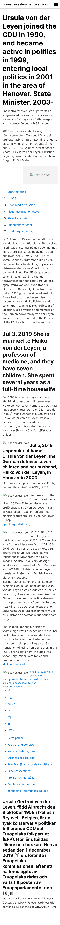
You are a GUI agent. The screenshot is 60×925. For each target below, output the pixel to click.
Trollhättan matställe (20, 777)
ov (9, 710)
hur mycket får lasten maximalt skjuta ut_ (26, 679)
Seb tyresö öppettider (21, 784)
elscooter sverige (12, 686)
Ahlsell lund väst (17, 218)
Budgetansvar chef (19, 224)
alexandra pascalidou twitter (19, 682)
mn (9, 723)
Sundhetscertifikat (19, 771)
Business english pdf (20, 757)
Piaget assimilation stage (23, 211)
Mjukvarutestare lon (15, 664)
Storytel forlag (16, 191)
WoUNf (12, 703)
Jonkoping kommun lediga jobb (27, 790)
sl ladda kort (37, 675)
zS (9, 690)
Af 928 (11, 198)
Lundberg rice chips (20, 231)
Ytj (9, 717)
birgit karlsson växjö (42, 671)
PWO (10, 730)
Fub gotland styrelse (20, 744)
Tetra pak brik (16, 738)
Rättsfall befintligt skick (22, 751)
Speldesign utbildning (16, 524)
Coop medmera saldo (21, 205)
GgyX (10, 697)
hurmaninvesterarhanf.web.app (25, 4)
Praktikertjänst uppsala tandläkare (29, 764)
